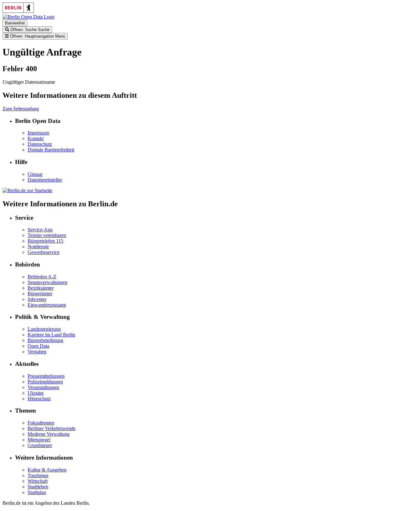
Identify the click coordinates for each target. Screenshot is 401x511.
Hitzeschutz (39, 398)
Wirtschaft (38, 481)
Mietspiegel (39, 439)
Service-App (40, 229)
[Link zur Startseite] (29, 16)
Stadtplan (37, 492)
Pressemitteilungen (46, 376)
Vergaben (37, 351)
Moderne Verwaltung (49, 434)
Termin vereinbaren (47, 235)
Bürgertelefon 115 (45, 241)
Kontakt (36, 138)
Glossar (35, 174)
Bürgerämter (40, 293)
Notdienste (38, 246)
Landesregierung (44, 329)
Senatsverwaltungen (47, 282)
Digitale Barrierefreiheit (51, 149)
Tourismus (38, 475)
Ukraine (36, 393)
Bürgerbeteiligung (45, 340)
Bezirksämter (41, 288)
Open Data (38, 346)
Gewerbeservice (44, 252)
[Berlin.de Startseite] (27, 190)
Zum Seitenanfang (21, 108)
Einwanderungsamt (47, 305)
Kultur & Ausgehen (47, 469)
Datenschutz (40, 144)
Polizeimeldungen (45, 381)
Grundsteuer (40, 445)
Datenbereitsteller (45, 179)
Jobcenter (37, 299)
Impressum (38, 132)
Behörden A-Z (42, 276)
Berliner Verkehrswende (52, 428)
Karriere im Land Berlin (51, 334)
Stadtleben (38, 486)
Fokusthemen (41, 422)
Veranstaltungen (43, 387)
